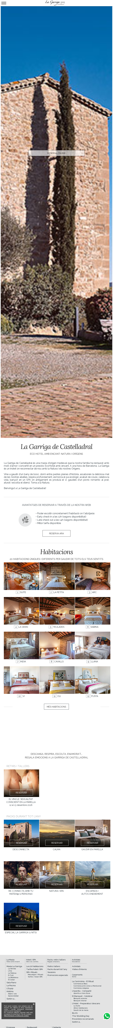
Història (10, 991)
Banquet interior (80, 1001)
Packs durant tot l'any (57, 969)
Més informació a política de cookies (16, 1016)
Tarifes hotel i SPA (34, 969)
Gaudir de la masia (81, 1010)
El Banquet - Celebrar (82, 996)
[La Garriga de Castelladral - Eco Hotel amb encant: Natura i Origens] (55, 3)
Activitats (76, 960)
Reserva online (56, 153)
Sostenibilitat (13, 996)
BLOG (75, 1013)
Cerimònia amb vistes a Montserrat (87, 986)
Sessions (51, 972)
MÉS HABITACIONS (56, 706)
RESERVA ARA (56, 533)
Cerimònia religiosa (81, 988)
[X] (33, 1004)
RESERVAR (21, 792)
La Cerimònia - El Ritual (83, 981)
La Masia (13, 960)
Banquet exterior (80, 998)
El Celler (11, 980)
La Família (12, 969)
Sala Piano (11, 982)
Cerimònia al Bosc (81, 984)
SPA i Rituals (31, 972)
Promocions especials (58, 975)
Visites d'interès (79, 969)
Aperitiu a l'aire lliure (82, 993)
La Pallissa (12, 973)
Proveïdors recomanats (83, 1019)
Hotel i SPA (32, 960)
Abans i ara (12, 994)
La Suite (77, 1006)
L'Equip (10, 988)
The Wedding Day (80, 1016)
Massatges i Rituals (35, 975)
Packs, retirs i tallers (56, 960)
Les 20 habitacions (34, 966)
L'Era (10, 971)
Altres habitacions (81, 1008)
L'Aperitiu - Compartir (82, 991)
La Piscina (11, 985)
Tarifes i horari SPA (35, 977)
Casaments (77, 975)
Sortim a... (11, 999)
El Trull (10, 975)
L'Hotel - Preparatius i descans (86, 1003)
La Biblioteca (13, 977)
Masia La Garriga (14, 966)
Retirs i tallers (54, 966)
